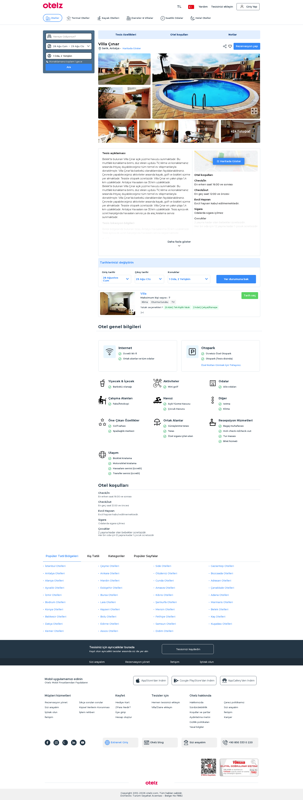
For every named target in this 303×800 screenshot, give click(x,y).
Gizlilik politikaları (199, 722)
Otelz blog (157, 742)
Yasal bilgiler (197, 727)
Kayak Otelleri (110, 18)
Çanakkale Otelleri (222, 587)
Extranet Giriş (119, 742)
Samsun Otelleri (166, 623)
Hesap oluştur (123, 717)
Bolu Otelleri (108, 616)
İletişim (174, 662)
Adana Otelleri (220, 595)
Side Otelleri (163, 566)
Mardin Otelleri (109, 580)
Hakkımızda (196, 702)
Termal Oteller (81, 18)
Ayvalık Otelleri (54, 587)
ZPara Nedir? (123, 707)
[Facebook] (47, 742)
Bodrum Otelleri (55, 602)
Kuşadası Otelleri (221, 623)
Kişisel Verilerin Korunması (94, 707)
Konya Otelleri (54, 609)
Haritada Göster (230, 161)
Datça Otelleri (54, 623)
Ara (69, 67)
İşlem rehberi (87, 712)
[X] (65, 742)
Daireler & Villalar (142, 18)
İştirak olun (207, 662)
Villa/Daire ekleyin (162, 707)
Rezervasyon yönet (137, 662)
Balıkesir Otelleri (55, 616)
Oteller (55, 18)
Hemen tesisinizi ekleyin (166, 702)
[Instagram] (56, 742)
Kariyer (228, 717)
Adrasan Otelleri (221, 580)
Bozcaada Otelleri (222, 573)
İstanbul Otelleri (55, 566)
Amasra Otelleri (165, 587)
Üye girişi (120, 712)
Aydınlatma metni (200, 717)
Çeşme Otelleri (109, 566)
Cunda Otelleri (165, 580)
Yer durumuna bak (236, 279)
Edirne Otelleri (109, 623)
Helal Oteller (203, 18)
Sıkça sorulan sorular (91, 702)
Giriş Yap (251, 6)
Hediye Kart (122, 702)
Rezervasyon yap (247, 46)
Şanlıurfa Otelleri (166, 602)
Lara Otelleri (108, 602)
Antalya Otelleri (55, 573)
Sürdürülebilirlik (198, 707)
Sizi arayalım (97, 662)
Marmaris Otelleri (222, 602)
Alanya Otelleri (54, 580)
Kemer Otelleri (54, 631)
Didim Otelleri (164, 631)
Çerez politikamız (234, 702)
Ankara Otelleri (109, 573)
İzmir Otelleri (53, 595)
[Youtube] (82, 742)
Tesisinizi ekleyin (222, 6)
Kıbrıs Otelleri (164, 595)
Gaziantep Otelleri (222, 566)
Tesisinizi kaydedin (188, 649)
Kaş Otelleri (218, 616)
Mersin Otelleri (165, 609)
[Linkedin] (74, 742)
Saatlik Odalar (174, 18)
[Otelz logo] (53, 7)
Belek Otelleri (219, 609)
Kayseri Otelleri (110, 609)
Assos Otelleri (109, 631)
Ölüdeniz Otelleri (166, 573)
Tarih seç (250, 295)
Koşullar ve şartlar (200, 712)
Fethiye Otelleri (165, 616)
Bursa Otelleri (109, 595)
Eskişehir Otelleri (111, 587)
